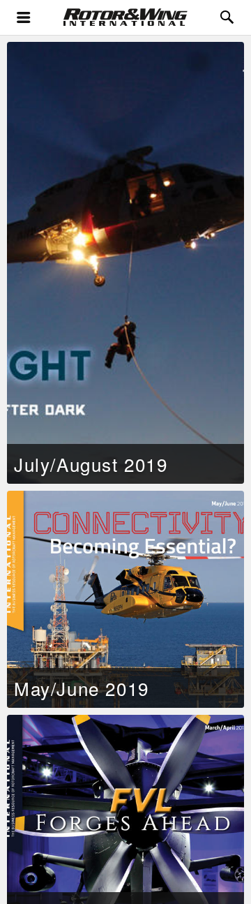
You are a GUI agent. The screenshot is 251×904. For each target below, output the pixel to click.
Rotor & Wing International (71, 15)
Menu (24, 17)
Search (227, 6)
